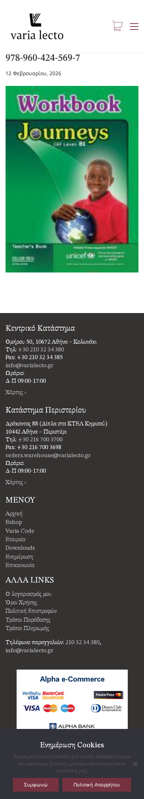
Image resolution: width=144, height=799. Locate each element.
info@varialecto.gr (30, 366)
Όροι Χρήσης (21, 603)
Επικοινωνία (20, 566)
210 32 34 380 (82, 643)
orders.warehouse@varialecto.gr (48, 456)
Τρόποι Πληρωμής (27, 629)
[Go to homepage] (37, 26)
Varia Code (20, 531)
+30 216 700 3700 (40, 440)
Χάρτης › (16, 393)
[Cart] (117, 26)
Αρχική (14, 514)
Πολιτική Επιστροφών (31, 611)
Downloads (20, 548)
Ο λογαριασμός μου (29, 594)
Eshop (14, 522)
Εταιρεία (15, 540)
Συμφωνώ (36, 785)
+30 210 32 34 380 (41, 350)
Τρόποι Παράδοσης (28, 620)
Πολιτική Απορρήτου (96, 785)
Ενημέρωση (19, 557)
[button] (134, 26)
